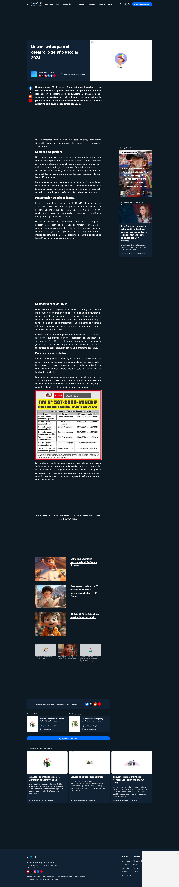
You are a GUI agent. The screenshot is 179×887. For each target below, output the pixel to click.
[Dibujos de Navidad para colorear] (89, 762)
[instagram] (45, 75)
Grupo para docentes (141, 4)
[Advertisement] (89, 23)
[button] (28, 4)
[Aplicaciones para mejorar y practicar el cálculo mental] (74, 724)
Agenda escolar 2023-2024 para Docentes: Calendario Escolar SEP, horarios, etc (89, 659)
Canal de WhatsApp (64, 876)
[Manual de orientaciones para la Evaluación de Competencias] (32, 724)
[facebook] (51, 75)
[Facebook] (38, 871)
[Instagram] (34, 871)
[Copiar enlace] (30, 100)
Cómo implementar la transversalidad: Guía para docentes (83, 562)
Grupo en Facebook (48, 876)
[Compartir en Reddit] (30, 96)
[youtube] (39, 75)
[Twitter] (31, 871)
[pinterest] (54, 75)
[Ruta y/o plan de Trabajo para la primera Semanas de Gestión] (68, 650)
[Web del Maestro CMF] (34, 74)
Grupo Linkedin (79, 876)
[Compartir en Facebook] (30, 88)
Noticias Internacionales (129, 152)
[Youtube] (28, 871)
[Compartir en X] (30, 92)
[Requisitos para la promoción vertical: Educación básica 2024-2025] (131, 762)
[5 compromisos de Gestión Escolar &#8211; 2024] (45, 650)
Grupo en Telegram (33, 876)
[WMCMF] (41, 871)
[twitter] (42, 75)
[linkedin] (48, 75)
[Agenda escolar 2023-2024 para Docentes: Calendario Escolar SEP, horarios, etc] (90, 650)
